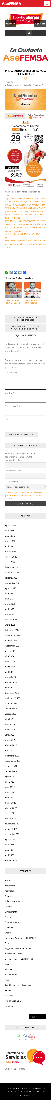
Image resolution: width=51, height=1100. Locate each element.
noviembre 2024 (12, 635)
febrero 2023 (11, 745)
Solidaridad (38, 85)
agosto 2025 (10, 588)
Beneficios (9, 896)
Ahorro (8, 880)
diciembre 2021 (12, 818)
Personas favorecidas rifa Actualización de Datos (25, 327)
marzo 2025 (10, 614)
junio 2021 (10, 850)
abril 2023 (9, 734)
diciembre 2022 (12, 755)
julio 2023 (9, 719)
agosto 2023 (10, 713)
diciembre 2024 (12, 630)
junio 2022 (10, 787)
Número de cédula (13, 460)
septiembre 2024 (13, 645)
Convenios (9, 927)
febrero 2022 (11, 808)
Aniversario (10, 885)
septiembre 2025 (13, 583)
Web (7, 419)
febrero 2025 (11, 619)
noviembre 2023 (12, 698)
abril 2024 (9, 672)
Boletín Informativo (14, 901)
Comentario (11, 372)
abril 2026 (9, 546)
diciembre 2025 (12, 567)
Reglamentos (11, 974)
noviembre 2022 (12, 760)
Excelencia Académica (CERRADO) (20, 938)
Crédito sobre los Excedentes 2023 (27, 318)
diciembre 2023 (12, 693)
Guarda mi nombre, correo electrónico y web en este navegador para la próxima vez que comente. (25, 364)
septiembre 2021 (13, 834)
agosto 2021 (10, 839)
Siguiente (40, 23)
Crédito (8, 932)
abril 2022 (9, 797)
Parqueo (9, 969)
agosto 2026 (10, 525)
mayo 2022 (10, 792)
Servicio (8, 990)
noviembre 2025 (12, 572)
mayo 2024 (10, 666)
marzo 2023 (10, 740)
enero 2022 (10, 813)
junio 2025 (10, 598)
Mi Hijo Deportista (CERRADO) (19, 959)
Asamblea (9, 890)
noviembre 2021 (12, 823)
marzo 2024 (10, 677)
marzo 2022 (10, 802)
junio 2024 (10, 661)
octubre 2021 (11, 829)
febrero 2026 (11, 556)
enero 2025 (10, 624)
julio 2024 (9, 656)
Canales (8, 906)
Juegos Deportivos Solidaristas (19, 948)
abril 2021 (9, 855)
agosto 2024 (10, 651)
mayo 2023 (10, 729)
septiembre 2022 (13, 771)
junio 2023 (10, 724)
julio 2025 (9, 593)
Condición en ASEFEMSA (16, 481)
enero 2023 (10, 750)
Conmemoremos (12, 922)
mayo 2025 (10, 603)
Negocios (9, 964)
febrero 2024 (11, 682)
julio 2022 (9, 781)
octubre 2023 (11, 703)
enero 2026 (10, 562)
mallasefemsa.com (13, 953)
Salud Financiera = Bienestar (19, 85)
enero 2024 (10, 687)
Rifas (7, 979)
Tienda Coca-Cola (13, 1000)
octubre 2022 (11, 766)
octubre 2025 (11, 577)
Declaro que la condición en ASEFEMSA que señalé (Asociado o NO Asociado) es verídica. (23, 495)
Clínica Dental (11, 911)
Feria (7, 943)
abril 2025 (9, 609)
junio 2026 (10, 536)
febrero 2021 (11, 860)
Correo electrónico (14, 406)
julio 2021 (9, 844)
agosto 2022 (10, 776)
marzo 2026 (10, 551)
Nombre (9, 393)
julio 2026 (9, 530)
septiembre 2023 (13, 708)
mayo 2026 (10, 541)
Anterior (10, 23)
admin (10, 82)
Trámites (9, 1006)
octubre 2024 (11, 640)
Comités (8, 917)
